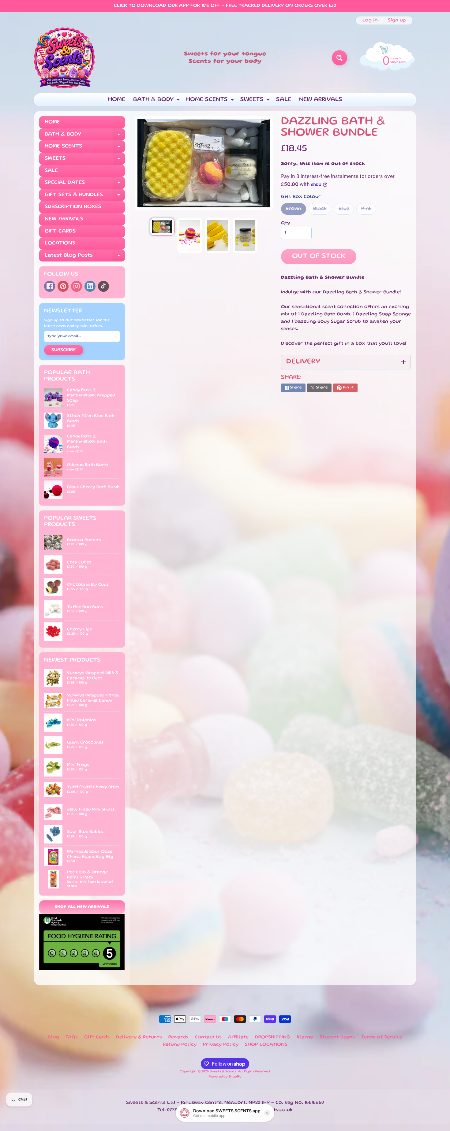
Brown (296, 211)
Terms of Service (381, 1037)
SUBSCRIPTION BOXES (73, 206)
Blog (53, 1037)
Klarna (305, 1037)
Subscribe (63, 350)
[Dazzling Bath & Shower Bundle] (162, 227)
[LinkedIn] (90, 286)
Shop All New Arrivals (82, 907)
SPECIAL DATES (85, 184)
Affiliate (238, 1037)
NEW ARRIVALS (320, 99)
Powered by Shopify (225, 1076)
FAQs (72, 1037)
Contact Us (208, 1037)
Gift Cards (97, 1037)
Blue (346, 211)
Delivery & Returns (139, 1037)
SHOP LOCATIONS (266, 1045)
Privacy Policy (220, 1045)
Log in (370, 20)
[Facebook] (49, 286)
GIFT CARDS (60, 231)
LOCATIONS (60, 243)
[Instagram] (76, 286)
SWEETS (255, 101)
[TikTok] (103, 286)
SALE (283, 99)
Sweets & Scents (223, 1071)
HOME (116, 99)
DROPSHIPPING (272, 1037)
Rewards (178, 1037)
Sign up (397, 20)
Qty (285, 223)
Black (322, 211)
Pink (368, 211)
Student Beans (337, 1037)
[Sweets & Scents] (64, 57)
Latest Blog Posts (85, 257)
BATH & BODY (157, 101)
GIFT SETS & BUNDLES (85, 196)
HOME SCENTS (210, 101)
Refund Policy (180, 1045)
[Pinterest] (63, 286)
